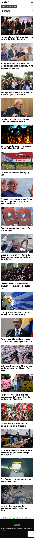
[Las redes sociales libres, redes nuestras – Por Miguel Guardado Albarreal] (17, 134)
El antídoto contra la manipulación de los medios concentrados (16, 480)
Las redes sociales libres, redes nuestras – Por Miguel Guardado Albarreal (17, 146)
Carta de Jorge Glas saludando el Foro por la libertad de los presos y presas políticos (16, 340)
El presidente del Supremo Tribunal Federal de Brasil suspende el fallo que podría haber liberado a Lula (16, 201)
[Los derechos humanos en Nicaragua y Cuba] (17, 161)
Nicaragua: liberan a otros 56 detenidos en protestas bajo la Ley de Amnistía (17, 93)
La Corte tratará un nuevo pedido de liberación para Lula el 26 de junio (14, 424)
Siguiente (26, 517)
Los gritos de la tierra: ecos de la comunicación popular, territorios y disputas (14, 508)
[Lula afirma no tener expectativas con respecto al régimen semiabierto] (17, 107)
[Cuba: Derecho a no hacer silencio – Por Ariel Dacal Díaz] (17, 216)
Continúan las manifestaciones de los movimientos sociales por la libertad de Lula (15, 285)
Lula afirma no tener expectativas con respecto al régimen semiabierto (15, 120)
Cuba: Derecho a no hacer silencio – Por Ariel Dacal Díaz (15, 229)
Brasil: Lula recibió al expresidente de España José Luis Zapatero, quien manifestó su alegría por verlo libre (17, 65)
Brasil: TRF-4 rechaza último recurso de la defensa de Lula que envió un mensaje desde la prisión (16, 452)
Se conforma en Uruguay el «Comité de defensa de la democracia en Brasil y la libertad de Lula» (15, 256)
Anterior (5, 517)
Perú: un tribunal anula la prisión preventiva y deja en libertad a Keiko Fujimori (17, 37)
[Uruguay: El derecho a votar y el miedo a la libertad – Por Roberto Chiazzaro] (17, 301)
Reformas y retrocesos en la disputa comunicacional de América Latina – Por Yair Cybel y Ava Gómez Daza (16, 396)
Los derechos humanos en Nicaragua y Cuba (15, 173)
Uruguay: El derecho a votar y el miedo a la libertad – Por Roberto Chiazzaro (16, 313)
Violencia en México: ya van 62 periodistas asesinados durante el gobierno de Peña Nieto (16, 368)
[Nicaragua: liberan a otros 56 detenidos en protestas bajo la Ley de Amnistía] (17, 81)
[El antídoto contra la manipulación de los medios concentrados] (17, 467)
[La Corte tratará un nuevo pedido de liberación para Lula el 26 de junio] (17, 412)
